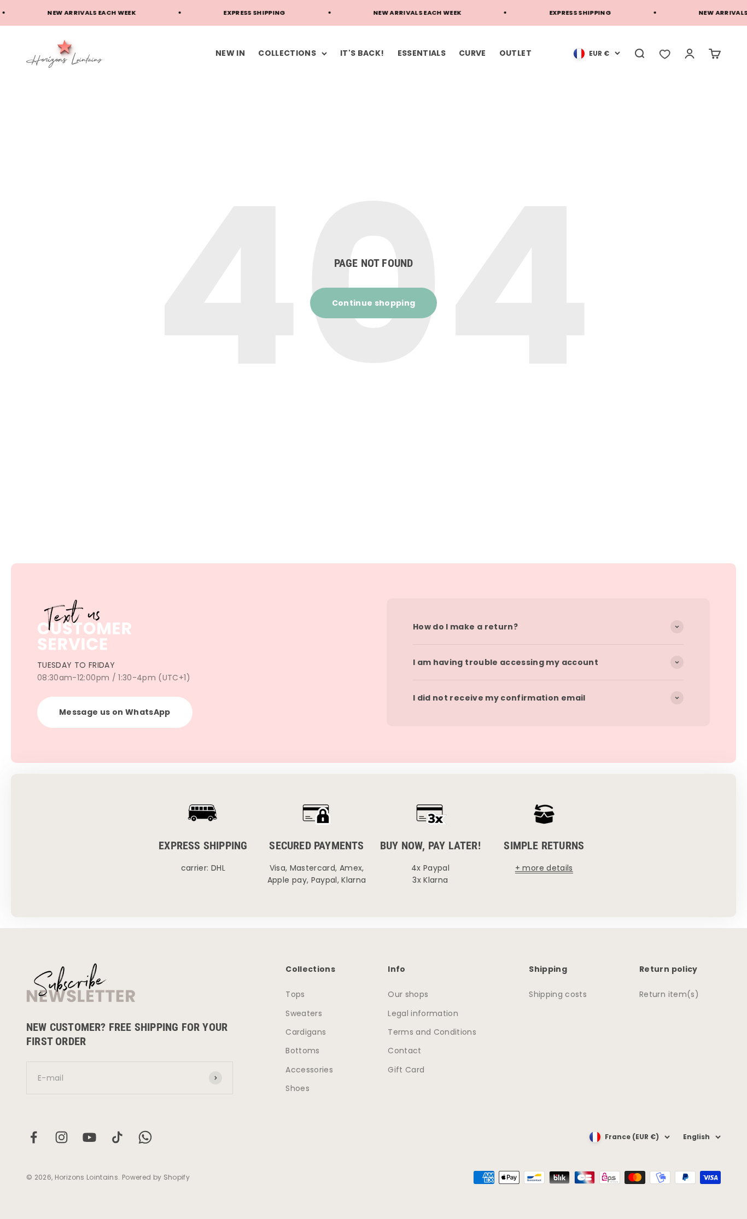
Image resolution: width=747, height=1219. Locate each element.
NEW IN (230, 53)
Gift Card (406, 1069)
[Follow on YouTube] (89, 1137)
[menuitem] (597, 53)
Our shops (408, 994)
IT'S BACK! (362, 53)
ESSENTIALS (422, 53)
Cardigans (305, 1031)
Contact (404, 1050)
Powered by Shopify (156, 1177)
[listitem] (664, 54)
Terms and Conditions (432, 1031)
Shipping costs (558, 994)
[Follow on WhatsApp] (145, 1137)
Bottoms (302, 1050)
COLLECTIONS (287, 53)
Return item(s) (669, 994)
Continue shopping (374, 303)
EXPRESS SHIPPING (243, 12)
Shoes (297, 1088)
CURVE (472, 53)
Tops (295, 994)
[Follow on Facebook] (33, 1137)
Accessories (309, 1069)
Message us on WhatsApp (115, 712)
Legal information (423, 1013)
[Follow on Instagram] (61, 1137)
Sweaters (303, 1013)
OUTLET (515, 53)
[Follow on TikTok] (117, 1137)
